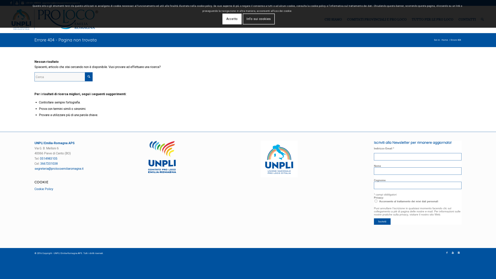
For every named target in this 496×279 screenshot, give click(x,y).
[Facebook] (447, 253)
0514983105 (48, 158)
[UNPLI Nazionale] (279, 176)
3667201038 (49, 163)
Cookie (41, 182)
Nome (377, 165)
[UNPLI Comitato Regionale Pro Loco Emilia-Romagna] (162, 172)
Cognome (380, 180)
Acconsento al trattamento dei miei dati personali (408, 201)
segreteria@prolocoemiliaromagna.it (59, 168)
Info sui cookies (258, 19)
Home (445, 40)
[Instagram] (459, 253)
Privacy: (379, 197)
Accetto (232, 19)
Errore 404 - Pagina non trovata (65, 40)
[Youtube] (453, 253)
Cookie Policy (43, 189)
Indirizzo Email (384, 148)
